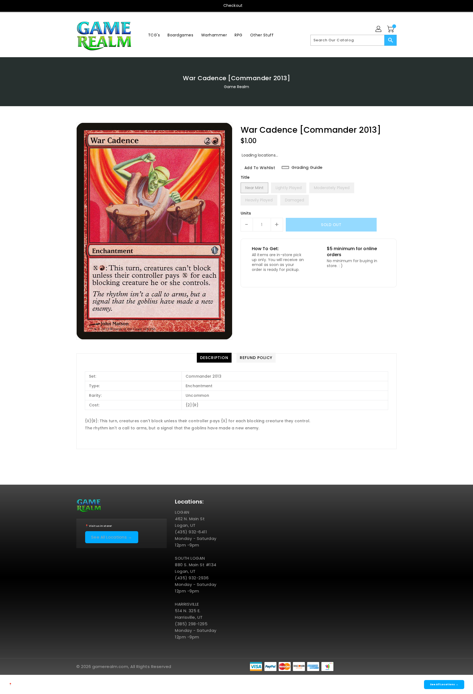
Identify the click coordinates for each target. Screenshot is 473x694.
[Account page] (378, 29)
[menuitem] (154, 35)
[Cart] (391, 29)
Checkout (233, 5)
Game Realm (236, 86)
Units (246, 213)
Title (245, 177)
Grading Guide (307, 167)
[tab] (214, 358)
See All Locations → (111, 537)
